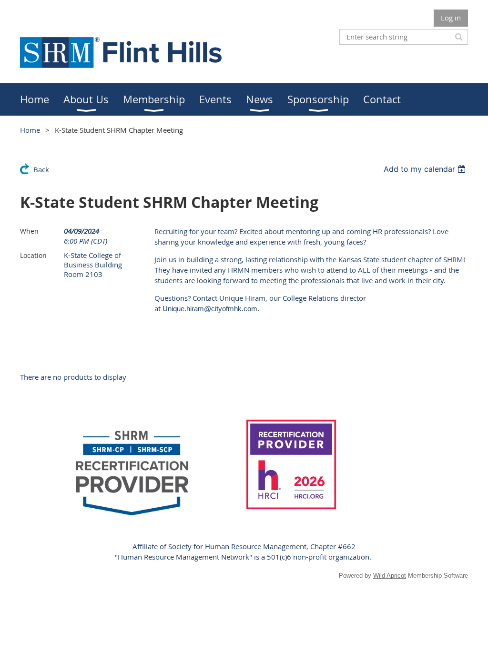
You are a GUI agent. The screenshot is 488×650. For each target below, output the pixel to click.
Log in (451, 17)
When (29, 231)
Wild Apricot (389, 575)
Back (41, 169)
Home (30, 130)
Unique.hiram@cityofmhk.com (210, 309)
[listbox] (426, 169)
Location (33, 255)
